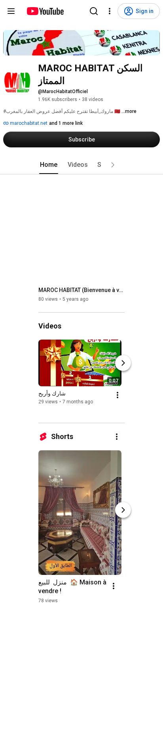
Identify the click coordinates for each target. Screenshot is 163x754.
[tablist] (81, 164)
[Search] (94, 11)
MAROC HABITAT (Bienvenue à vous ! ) (81, 290)
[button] (112, 164)
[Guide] (11, 11)
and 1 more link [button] (66, 123)
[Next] (123, 363)
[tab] (48, 164)
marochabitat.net (28, 123)
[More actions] (117, 395)
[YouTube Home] (45, 11)
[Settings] (109, 11)
